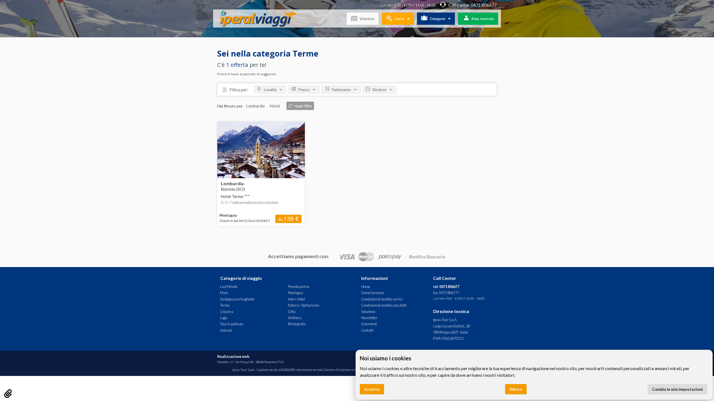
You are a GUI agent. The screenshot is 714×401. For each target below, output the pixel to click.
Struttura (379, 89)
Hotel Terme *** (235, 196)
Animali (226, 330)
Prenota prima (298, 286)
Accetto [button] (372, 389)
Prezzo (304, 89)
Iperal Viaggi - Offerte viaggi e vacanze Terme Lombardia (262, 19)
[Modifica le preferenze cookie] (8, 393)
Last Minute (229, 286)
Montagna (295, 292)
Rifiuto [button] (516, 389)
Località (270, 89)
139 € (288, 218)
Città (291, 311)
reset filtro (303, 106)
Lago (223, 318)
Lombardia (233, 186)
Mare (224, 292)
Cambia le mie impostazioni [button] (677, 389)
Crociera (226, 311)
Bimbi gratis (297, 324)
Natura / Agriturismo (303, 305)
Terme (225, 305)
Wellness (295, 318)
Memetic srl (225, 362)
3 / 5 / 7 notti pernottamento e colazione (249, 202)
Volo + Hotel (296, 299)
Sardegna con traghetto (237, 299)
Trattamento (341, 89)
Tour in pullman (231, 324)
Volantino (367, 18)
